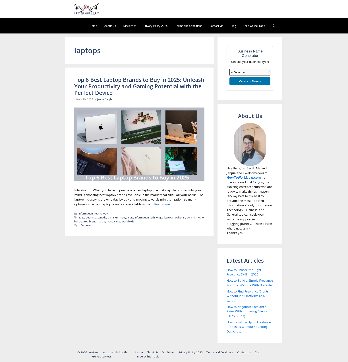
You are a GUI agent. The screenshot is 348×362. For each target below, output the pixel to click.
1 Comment (85, 225)
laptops (169, 217)
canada (102, 217)
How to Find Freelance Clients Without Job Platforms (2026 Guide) (248, 296)
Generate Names (250, 81)
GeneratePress (102, 356)
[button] (274, 25)
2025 (81, 217)
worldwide (128, 221)
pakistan (180, 217)
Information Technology (93, 213)
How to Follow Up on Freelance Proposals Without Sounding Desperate (249, 326)
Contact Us (216, 26)
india (130, 217)
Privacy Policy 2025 (155, 26)
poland (191, 217)
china (111, 217)
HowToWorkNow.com (244, 177)
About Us (110, 26)
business (91, 217)
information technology (149, 217)
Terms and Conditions (188, 26)
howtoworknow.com (126, 9)
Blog (233, 26)
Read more (162, 204)
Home (93, 26)
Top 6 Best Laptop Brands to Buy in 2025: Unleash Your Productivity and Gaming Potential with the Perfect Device (139, 86)
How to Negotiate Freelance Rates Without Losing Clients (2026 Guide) (247, 311)
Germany (120, 217)
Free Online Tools (254, 26)
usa (118, 221)
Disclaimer (129, 26)
